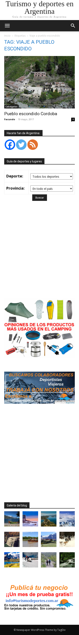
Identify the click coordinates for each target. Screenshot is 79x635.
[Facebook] (10, 144)
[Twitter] (21, 144)
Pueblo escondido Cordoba (30, 113)
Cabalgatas (11, 106)
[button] (73, 25)
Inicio (7, 35)
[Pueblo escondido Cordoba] (39, 82)
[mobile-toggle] (7, 25)
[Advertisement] (39, 255)
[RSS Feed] (32, 144)
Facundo (9, 119)
